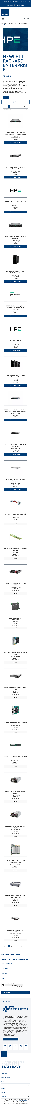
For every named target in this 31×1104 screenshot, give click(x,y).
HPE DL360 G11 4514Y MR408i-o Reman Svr (15, 480)
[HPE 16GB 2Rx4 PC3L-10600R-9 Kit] (15, 745)
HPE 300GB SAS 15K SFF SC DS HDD (15, 931)
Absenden (7, 992)
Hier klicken (14, 985)
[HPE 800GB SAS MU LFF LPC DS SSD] (15, 572)
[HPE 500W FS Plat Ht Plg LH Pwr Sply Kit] (15, 780)
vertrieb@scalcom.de (21, 1100)
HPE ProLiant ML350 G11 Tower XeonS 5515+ (16, 376)
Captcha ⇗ (19, 986)
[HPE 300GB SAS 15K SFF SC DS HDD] (15, 918)
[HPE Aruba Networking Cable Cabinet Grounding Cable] (15, 294)
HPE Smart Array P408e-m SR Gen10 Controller (15, 861)
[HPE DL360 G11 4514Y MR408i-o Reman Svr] (15, 468)
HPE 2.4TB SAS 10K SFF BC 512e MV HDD (15, 688)
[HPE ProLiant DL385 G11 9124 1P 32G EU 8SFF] (15, 225)
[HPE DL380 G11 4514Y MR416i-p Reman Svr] (15, 433)
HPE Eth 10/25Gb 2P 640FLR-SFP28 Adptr (15, 653)
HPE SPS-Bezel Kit (15, 340)
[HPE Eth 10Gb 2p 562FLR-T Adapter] (15, 710)
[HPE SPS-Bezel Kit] (15, 329)
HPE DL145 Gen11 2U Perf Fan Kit (15, 202)
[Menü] (3, 19)
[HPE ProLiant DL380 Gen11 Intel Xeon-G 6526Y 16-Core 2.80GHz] (15, 121)
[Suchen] (24, 19)
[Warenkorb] (28, 19)
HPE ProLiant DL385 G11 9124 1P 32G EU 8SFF (15, 237)
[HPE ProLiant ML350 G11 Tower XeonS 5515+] (15, 363)
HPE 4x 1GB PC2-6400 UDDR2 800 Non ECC (15, 549)
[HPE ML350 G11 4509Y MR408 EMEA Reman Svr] (15, 259)
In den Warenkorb (15, 142)
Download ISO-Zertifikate (11, 1039)
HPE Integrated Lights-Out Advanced (15, 618)
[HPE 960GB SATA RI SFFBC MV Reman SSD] (15, 155)
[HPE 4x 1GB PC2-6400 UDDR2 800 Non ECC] (15, 537)
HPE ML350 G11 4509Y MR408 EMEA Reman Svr (15, 272)
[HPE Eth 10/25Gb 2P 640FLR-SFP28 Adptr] (15, 641)
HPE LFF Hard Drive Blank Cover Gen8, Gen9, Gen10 (15, 896)
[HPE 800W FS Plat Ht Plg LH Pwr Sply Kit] (15, 814)
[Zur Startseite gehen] (15, 12)
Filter (16, 102)
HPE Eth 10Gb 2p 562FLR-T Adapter (15, 722)
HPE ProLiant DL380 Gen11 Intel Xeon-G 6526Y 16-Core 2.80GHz (15, 133)
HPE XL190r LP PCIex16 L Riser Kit (15, 514)
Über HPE (6, 97)
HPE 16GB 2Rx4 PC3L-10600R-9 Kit (15, 757)
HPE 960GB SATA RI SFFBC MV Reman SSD (15, 168)
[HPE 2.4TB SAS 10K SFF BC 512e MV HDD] (15, 676)
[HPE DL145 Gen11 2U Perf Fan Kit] (15, 190)
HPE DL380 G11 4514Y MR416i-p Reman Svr (15, 445)
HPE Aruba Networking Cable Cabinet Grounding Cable (15, 306)
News (3, 1088)
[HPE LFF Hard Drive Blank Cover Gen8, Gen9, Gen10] (15, 884)
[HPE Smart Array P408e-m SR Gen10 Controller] (15, 849)
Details (15, 524)
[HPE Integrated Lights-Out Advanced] (15, 606)
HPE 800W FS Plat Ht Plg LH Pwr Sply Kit (15, 826)
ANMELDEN (10, 5)
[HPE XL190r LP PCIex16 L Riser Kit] (15, 502)
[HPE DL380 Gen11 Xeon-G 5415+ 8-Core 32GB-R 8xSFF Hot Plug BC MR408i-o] (15, 398)
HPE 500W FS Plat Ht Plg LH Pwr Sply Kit (15, 792)
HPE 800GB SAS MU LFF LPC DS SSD (15, 584)
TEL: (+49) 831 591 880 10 (19, 1)
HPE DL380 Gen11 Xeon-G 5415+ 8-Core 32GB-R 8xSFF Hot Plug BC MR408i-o (15, 410)
